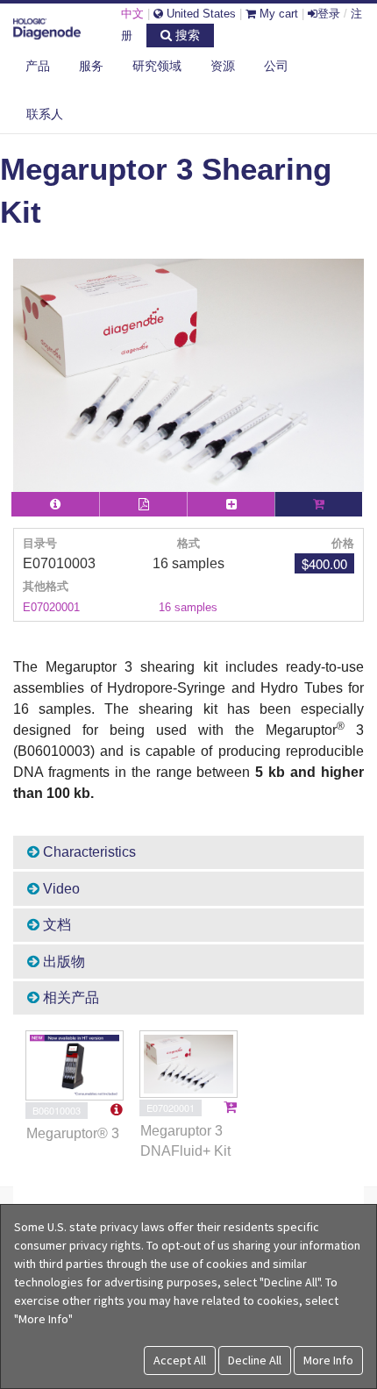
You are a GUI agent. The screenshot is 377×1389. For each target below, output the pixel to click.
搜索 (186, 35)
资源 (222, 66)
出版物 (62, 961)
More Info (328, 1360)
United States (199, 13)
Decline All (254, 1360)
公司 (276, 66)
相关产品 (69, 997)
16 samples (188, 607)
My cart (277, 13)
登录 (328, 13)
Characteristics (87, 851)
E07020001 (51, 607)
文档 (55, 924)
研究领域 (156, 66)
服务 (91, 66)
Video (59, 888)
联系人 (44, 114)
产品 (37, 66)
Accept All (179, 1360)
